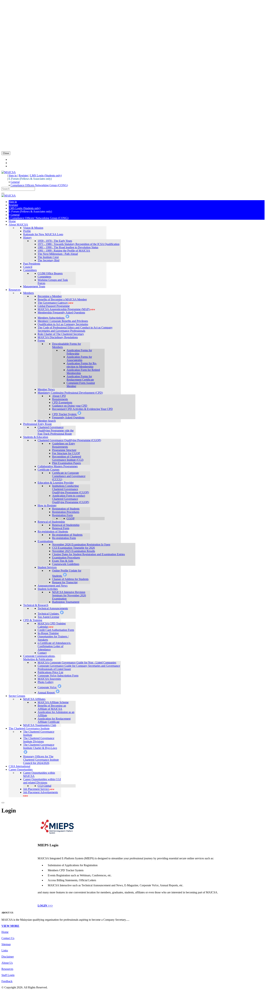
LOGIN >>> (45, 905)
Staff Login (7, 975)
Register (24, 175)
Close (6, 153)
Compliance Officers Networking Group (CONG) (39, 185)
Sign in (13, 175)
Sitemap (6, 944)
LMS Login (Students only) (46, 175)
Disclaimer (7, 956)
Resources (7, 968)
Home (5, 932)
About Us (7, 962)
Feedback (6, 981)
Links (4, 950)
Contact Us (7, 938)
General (15, 182)
